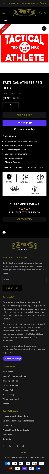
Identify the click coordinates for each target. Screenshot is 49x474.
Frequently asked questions (15, 416)
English (23, 452)
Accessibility (8, 394)
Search (6, 403)
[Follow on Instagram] (10, 446)
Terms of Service (10, 385)
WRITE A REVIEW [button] (24, 219)
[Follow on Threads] (17, 446)
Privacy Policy (9, 390)
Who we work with (11, 399)
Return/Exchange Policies (14, 376)
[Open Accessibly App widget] (24, 232)
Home (5, 21)
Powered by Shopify (36, 458)
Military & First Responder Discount (19, 420)
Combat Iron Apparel (12, 93)
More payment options (24, 129)
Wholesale (7, 425)
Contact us (7, 439)
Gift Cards (7, 434)
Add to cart (24, 115)
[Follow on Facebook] (4, 446)
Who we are (8, 371)
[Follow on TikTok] (23, 446)
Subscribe (12, 288)
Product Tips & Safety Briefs (16, 430)
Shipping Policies (10, 380)
